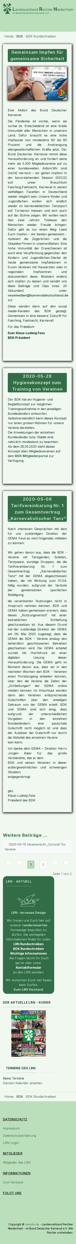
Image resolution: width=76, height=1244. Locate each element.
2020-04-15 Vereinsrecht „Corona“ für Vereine (35, 846)
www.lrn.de (32, 1224)
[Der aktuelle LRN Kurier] (28, 1034)
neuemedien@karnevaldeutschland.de (38, 295)
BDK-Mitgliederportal (31, 456)
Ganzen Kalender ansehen (22, 1083)
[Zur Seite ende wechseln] (66, 862)
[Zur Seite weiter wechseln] (55, 862)
